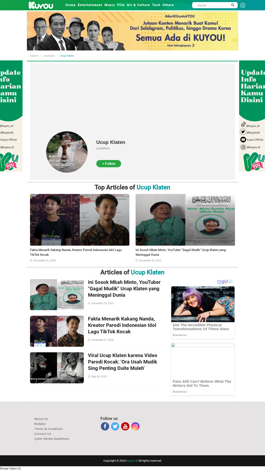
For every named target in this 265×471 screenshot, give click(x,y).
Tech (156, 5)
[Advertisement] (132, 100)
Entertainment (90, 5)
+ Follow (108, 163)
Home (71, 5)
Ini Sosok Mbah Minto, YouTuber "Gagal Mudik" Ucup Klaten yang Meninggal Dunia (124, 288)
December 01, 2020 (45, 260)
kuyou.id (132, 460)
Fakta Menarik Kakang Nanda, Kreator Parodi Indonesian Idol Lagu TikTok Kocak (122, 325)
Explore (34, 55)
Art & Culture (138, 5)
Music (110, 5)
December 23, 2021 (150, 260)
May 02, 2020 (99, 376)
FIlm (121, 5)
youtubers (49, 55)
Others (168, 5)
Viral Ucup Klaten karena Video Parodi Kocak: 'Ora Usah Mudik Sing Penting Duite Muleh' (122, 362)
